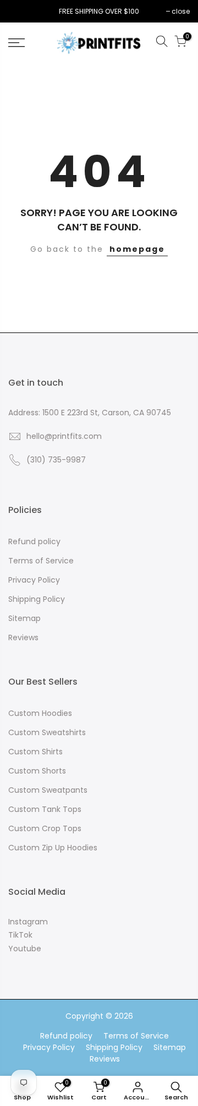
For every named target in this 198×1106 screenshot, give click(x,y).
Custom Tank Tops (44, 809)
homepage (137, 249)
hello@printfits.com (64, 436)
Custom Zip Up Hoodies (52, 847)
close (23, 11)
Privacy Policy (34, 579)
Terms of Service (41, 560)
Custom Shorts (37, 770)
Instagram (28, 921)
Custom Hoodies (40, 713)
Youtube (24, 948)
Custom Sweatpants (47, 790)
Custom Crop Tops (44, 828)
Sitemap (24, 618)
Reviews (23, 637)
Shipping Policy (36, 599)
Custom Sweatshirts (47, 732)
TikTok (20, 934)
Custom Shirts (35, 751)
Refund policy (34, 541)
